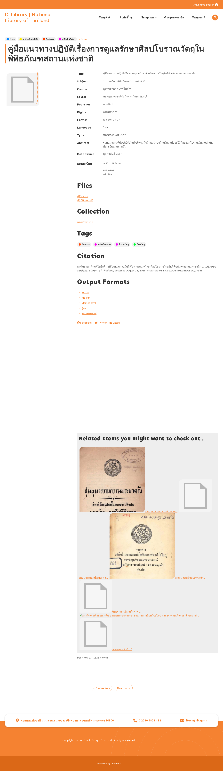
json (84, 308)
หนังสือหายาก (85, 222)
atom (85, 292)
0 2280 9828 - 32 (150, 720)
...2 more (83, 39)
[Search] (215, 17)
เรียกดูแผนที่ (198, 17)
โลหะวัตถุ (141, 244)
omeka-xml (89, 313)
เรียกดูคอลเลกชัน (174, 17)
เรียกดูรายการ (149, 17)
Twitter (102, 322)
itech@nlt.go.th (196, 720)
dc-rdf (86, 297)
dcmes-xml (89, 302)
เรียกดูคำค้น (105, 17)
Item (12, 39)
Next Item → (123, 688)
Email (116, 322)
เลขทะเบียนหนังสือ (30, 39)
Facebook (86, 322)
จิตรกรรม (50, 39)
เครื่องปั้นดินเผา (68, 39)
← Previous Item (101, 688)
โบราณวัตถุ (124, 244)
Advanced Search (203, 4)
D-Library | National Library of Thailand (28, 17)
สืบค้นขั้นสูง (126, 17)
